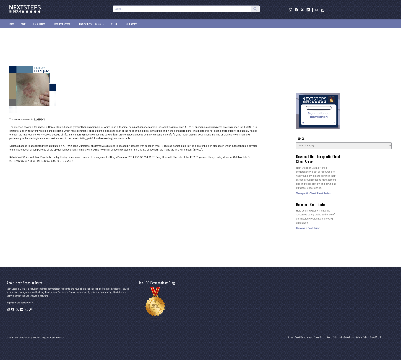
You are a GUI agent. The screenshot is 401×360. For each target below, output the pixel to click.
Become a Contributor (308, 228)
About (23, 24)
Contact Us (374, 337)
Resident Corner (62, 24)
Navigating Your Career (90, 24)
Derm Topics (39, 24)
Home (11, 24)
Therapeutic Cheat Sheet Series (313, 193)
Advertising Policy (347, 337)
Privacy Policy (319, 337)
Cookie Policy (332, 337)
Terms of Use (306, 337)
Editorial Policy (362, 337)
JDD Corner (131, 24)
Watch (114, 24)
